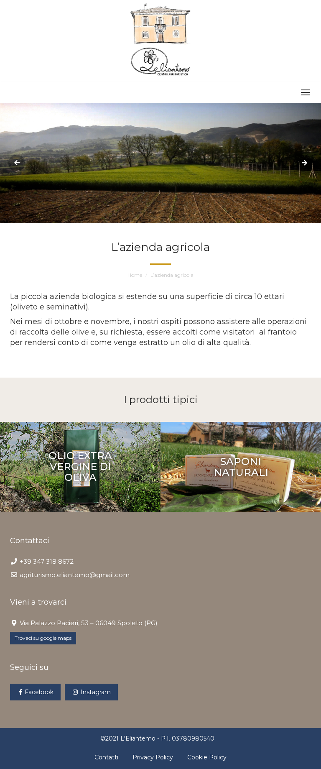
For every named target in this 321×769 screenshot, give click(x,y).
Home (134, 275)
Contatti (106, 757)
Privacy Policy (152, 757)
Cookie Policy (207, 757)
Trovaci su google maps (43, 638)
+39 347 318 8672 (47, 561)
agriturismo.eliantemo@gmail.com (75, 575)
